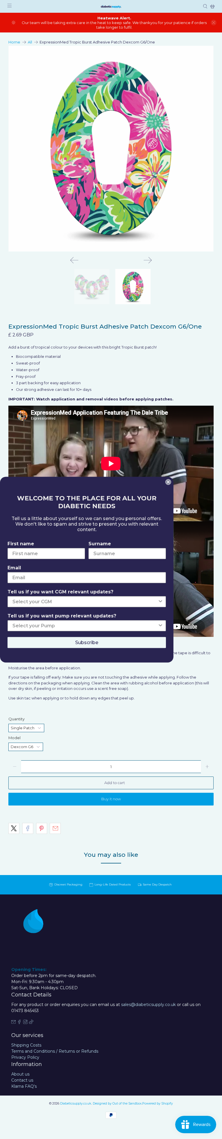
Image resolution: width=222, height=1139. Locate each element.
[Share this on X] (13, 828)
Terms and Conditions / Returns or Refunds (54, 1051)
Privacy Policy (25, 1057)
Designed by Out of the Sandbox (117, 1103)
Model (14, 737)
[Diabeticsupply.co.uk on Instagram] (25, 1022)
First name (21, 543)
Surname (99, 543)
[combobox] (85, 601)
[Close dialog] (168, 482)
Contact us (22, 1080)
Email (14, 567)
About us (20, 1074)
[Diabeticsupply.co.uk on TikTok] (31, 1022)
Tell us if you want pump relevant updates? (62, 615)
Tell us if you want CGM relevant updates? (60, 591)
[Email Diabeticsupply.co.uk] (13, 1022)
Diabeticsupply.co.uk (75, 1103)
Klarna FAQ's (24, 1086)
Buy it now (111, 799)
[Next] (147, 260)
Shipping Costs (26, 1045)
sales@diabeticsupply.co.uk (148, 1004)
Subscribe (86, 642)
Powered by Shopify (157, 1103)
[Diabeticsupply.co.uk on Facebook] (19, 1022)
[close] (214, 22)
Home (14, 42)
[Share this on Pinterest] (41, 828)
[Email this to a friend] (55, 828)
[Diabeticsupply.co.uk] (111, 6)
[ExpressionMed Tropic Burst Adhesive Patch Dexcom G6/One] (111, 149)
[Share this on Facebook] (27, 828)
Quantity (16, 719)
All (30, 42)
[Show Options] (160, 601)
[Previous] (74, 260)
